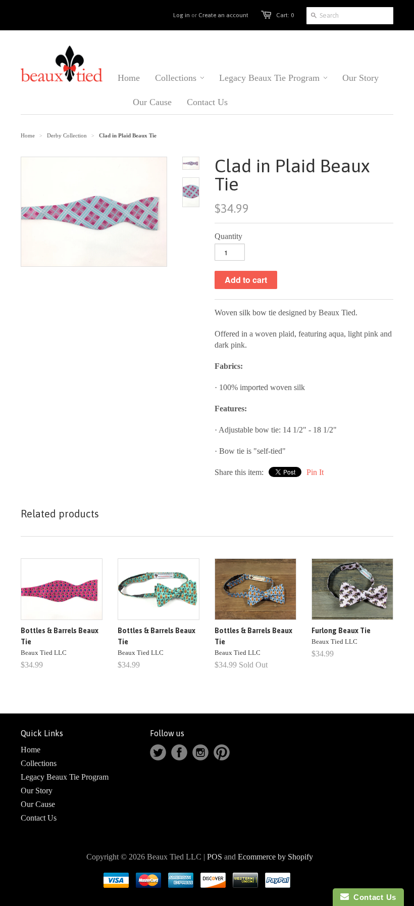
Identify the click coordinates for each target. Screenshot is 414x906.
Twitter (158, 752)
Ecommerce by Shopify (275, 856)
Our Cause (38, 804)
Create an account (223, 15)
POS (214, 856)
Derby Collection (67, 135)
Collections (39, 763)
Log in (181, 15)
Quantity (228, 236)
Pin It (315, 472)
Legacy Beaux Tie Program (65, 777)
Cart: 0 (285, 15)
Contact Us (39, 818)
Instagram (200, 752)
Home (30, 749)
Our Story (37, 790)
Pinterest (222, 752)
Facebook (179, 752)
